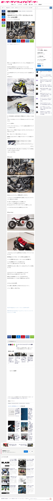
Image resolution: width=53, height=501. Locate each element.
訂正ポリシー (28, 498)
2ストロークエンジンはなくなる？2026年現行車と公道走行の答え (45, 99)
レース (35, 4)
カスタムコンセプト (16, 403)
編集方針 (6, 498)
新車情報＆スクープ (16, 406)
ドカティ (28, 403)
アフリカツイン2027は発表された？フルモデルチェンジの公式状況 (46, 76)
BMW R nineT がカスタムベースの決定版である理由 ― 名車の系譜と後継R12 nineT (45, 94)
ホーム (8, 44)
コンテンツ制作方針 (12, 498)
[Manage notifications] (50, 499)
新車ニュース (13, 4)
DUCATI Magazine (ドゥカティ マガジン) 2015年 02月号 (18, 307)
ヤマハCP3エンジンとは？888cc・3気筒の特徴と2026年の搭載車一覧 (45, 108)
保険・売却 (31, 4)
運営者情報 (3, 498)
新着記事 (40, 4)
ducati (10, 403)
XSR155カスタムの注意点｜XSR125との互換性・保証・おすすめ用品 (46, 113)
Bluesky (26, 451)
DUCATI (11, 44)
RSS (32, 451)
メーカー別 (19, 4)
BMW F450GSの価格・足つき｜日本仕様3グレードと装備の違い (45, 90)
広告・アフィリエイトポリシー (20, 498)
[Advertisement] (20, 53)
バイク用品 (25, 4)
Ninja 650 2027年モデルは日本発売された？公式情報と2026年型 (46, 81)
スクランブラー (22, 403)
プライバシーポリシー (33, 498)
